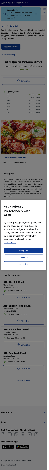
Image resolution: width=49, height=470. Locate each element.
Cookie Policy (10, 242)
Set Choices (24, 264)
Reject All (24, 257)
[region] (23, 235)
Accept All (23, 250)
